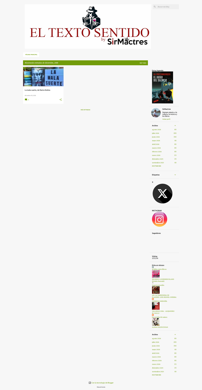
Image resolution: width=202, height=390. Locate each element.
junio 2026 (156, 137)
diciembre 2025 (157, 159)
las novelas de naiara (159, 317)
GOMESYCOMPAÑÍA (159, 301)
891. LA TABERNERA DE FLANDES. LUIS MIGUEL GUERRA (164, 296)
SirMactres (166, 109)
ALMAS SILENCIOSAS (160, 327)
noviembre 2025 (158, 163)
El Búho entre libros (159, 269)
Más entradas (85, 109)
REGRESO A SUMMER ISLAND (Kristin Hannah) (163, 280)
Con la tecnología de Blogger (102, 383)
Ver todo (143, 63)
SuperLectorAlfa (158, 285)
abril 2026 (155, 144)
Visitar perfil (166, 119)
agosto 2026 (156, 130)
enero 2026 (156, 155)
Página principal (31, 54)
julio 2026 (155, 133)
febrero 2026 (157, 152)
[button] (60, 99)
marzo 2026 (156, 148)
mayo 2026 (156, 141)
